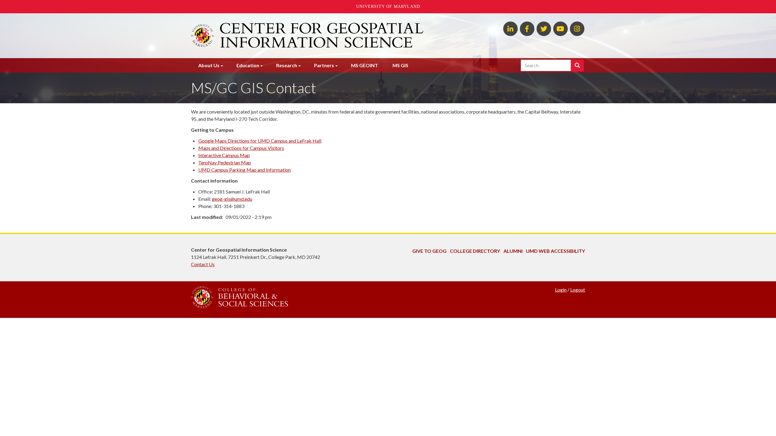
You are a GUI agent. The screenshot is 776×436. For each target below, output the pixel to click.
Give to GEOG (429, 251)
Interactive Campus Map (224, 155)
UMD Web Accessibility (555, 251)
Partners (324, 65)
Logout (577, 289)
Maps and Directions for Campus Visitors (241, 148)
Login (561, 289)
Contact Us (203, 264)
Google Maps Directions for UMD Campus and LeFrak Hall (259, 141)
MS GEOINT (364, 65)
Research (286, 65)
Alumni (513, 251)
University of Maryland (388, 6)
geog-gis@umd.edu (232, 199)
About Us (208, 65)
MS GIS (400, 65)
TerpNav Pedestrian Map (224, 162)
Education (247, 65)
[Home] (321, 36)
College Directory (475, 251)
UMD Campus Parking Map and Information (244, 170)
